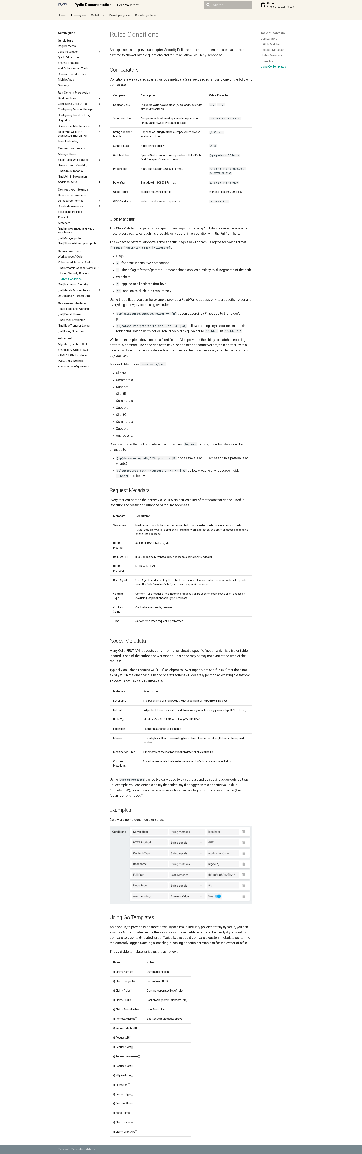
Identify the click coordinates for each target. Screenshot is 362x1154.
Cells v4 (128, 5)
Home (62, 15)
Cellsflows (97, 15)
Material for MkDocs (83, 1149)
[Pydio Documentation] (62, 5)
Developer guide (119, 15)
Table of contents (273, 33)
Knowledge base (145, 15)
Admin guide (78, 15)
